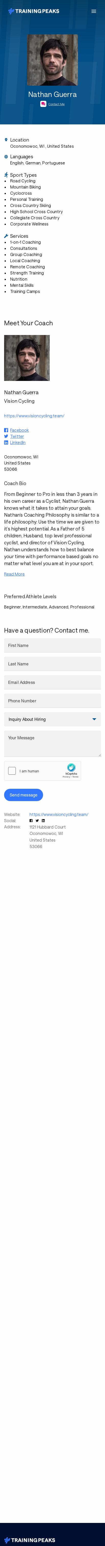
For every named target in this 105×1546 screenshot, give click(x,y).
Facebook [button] (19, 430)
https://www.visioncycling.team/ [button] (34, 415)
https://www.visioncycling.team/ (59, 814)
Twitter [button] (17, 436)
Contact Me (56, 104)
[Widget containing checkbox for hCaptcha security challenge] (42, 771)
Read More (14, 574)
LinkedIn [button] (18, 442)
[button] (32, 820)
